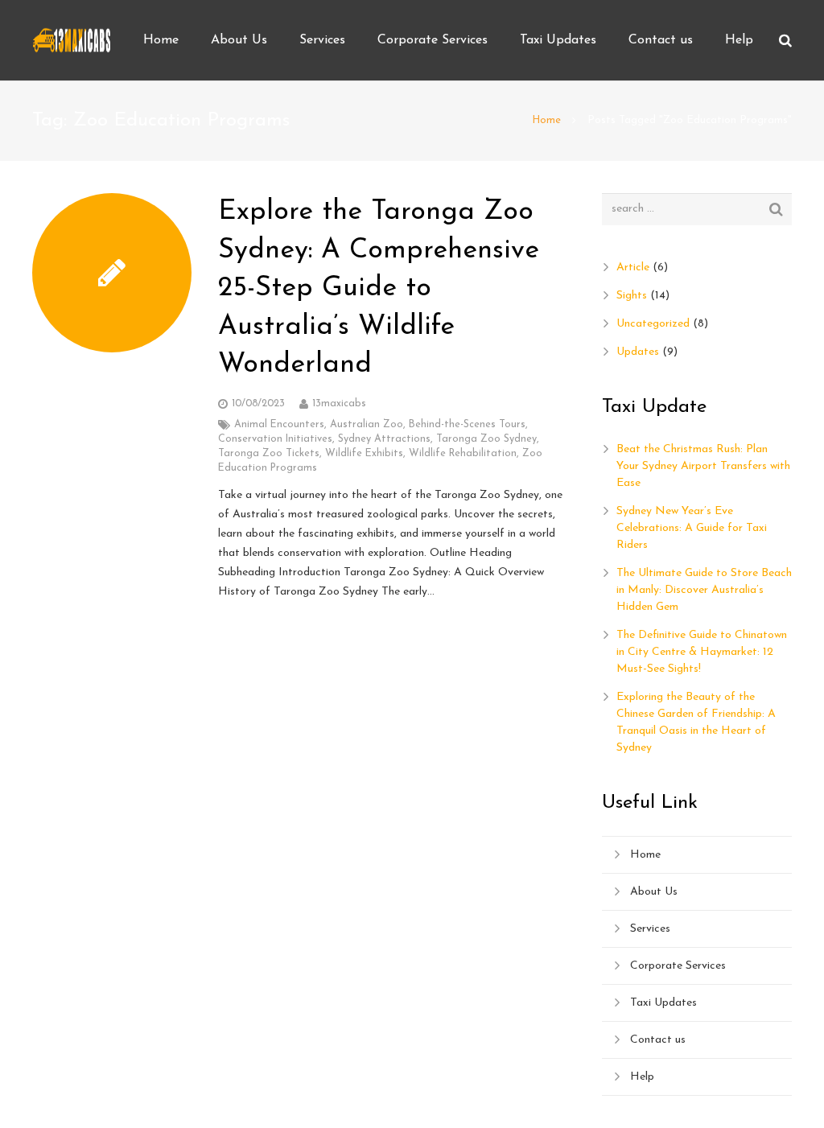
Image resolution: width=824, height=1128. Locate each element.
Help (642, 1077)
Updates (637, 352)
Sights (631, 296)
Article (632, 267)
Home (546, 120)
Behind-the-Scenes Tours (467, 425)
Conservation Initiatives (275, 439)
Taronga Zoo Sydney (486, 439)
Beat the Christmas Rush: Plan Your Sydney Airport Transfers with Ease (703, 466)
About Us (654, 892)
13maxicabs (339, 404)
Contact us (658, 1040)
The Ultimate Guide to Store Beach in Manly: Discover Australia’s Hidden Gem (704, 590)
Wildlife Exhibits (364, 454)
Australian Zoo (366, 425)
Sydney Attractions (384, 439)
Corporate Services (678, 966)
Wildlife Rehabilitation (463, 454)
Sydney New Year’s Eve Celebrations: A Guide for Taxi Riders (691, 528)
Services (650, 929)
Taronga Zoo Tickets (268, 454)
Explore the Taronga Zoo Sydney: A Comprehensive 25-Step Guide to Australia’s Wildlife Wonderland (378, 288)
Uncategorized (653, 324)
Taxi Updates (663, 1003)
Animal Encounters (279, 425)
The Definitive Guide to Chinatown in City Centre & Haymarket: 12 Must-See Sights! (701, 652)
